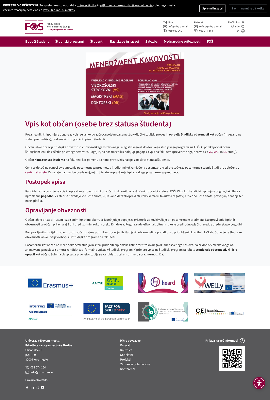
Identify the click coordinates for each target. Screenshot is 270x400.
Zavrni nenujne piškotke (248, 8)
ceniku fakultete (36, 172)
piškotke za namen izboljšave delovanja (126, 5)
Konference (128, 369)
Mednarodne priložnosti (182, 41)
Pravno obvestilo (36, 380)
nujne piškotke (86, 5)
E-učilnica (234, 22)
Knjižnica (126, 350)
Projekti (125, 359)
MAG (216, 152)
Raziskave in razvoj (124, 41)
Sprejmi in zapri (212, 8)
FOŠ (210, 41)
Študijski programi (69, 41)
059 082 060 (175, 31)
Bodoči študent (37, 41)
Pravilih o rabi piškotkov (59, 10)
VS (210, 152)
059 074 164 (206, 31)
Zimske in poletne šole (135, 364)
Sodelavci (126, 355)
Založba (151, 41)
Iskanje (235, 27)
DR (225, 152)
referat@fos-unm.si (210, 27)
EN (238, 31)
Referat (125, 345)
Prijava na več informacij (221, 340)
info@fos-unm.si (178, 27)
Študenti (97, 41)
